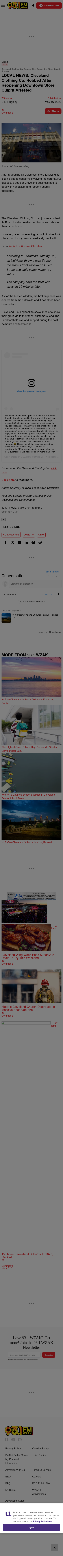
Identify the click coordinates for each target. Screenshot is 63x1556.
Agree (31, 1527)
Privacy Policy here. (42, 1521)
